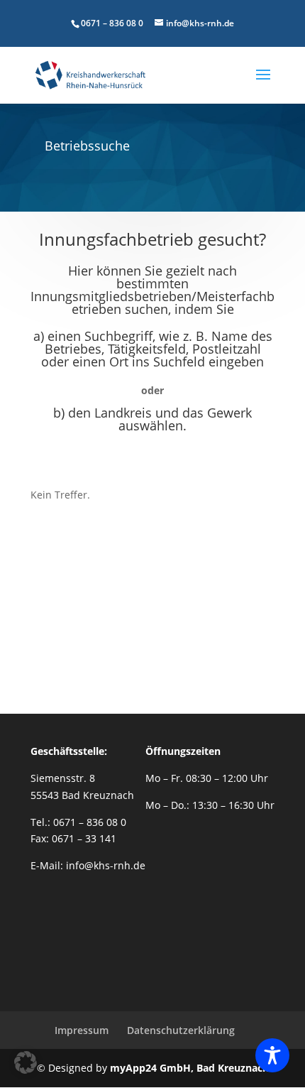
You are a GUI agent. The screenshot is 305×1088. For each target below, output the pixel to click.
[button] (25, 1062)
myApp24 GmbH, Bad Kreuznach (189, 1068)
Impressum (82, 1030)
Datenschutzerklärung (181, 1030)
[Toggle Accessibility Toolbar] (272, 1055)
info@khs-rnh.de (105, 865)
